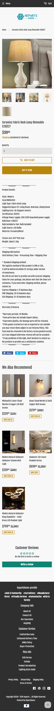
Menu (8, 3)
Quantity (5, 145)
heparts (26, 697)
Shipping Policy (38, 679)
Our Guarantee (27, 619)
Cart (50, 3)
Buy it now (27, 170)
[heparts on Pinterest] (39, 688)
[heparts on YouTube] (48, 688)
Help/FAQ (27, 623)
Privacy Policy (13, 679)
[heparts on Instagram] (44, 688)
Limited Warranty (27, 634)
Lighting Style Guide (27, 669)
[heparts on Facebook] (34, 688)
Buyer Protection (27, 646)
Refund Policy (25, 679)
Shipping (5, 137)
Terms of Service (26, 683)
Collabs (27, 661)
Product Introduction (27, 665)
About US (27, 611)
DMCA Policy (27, 642)
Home (4, 30)
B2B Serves (27, 657)
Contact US (27, 615)
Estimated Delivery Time (27, 638)
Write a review (27, 564)
